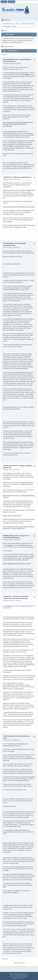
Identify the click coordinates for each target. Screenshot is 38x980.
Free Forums (22, 978)
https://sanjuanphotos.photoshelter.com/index (17, 563)
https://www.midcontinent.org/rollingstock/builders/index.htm (19, 496)
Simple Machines (24, 976)
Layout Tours (7, 177)
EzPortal (22, 963)
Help (11, 974)
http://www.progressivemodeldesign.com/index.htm (19, 207)
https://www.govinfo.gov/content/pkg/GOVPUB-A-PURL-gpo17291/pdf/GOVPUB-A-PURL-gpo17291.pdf (18, 124)
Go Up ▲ (25, 974)
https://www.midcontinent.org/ (12, 516)
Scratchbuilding (8, 243)
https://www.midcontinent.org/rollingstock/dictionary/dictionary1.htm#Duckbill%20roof (18, 527)
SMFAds (15, 978)
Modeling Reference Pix (10, 59)
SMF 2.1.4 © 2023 (14, 976)
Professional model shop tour (22, 177)
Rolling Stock (7, 596)
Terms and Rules (18, 974)
